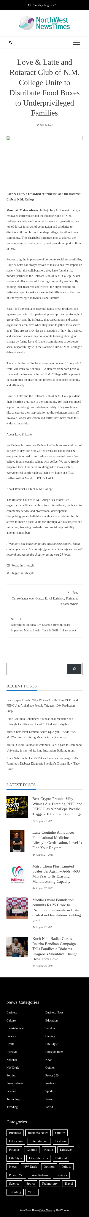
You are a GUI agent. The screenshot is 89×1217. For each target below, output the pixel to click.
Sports (49, 1091)
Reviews (50, 1083)
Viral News (46, 1210)
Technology (13, 1099)
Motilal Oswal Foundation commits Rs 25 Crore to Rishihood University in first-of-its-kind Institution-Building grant (56, 910)
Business (11, 1012)
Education (51, 1020)
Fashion (50, 1028)
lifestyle (29, 573)
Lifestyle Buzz (54, 1051)
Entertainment (15, 1028)
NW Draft (12, 1067)
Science (11, 1091)
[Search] (74, 669)
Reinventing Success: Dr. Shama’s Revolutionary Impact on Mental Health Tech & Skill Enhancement (43, 625)
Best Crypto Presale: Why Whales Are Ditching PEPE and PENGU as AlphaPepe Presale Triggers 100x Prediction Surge (42, 706)
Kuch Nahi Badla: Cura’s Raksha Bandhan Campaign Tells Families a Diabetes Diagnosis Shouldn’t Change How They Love (43, 764)
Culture (11, 1020)
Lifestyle (29, 565)
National (11, 1059)
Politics (11, 1075)
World (49, 1107)
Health (10, 1044)
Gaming (50, 1036)
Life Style (51, 1044)
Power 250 (52, 1075)
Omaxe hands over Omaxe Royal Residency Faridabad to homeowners (45, 598)
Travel (49, 1099)
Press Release (14, 1083)
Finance (11, 1036)
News (48, 1059)
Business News (54, 1012)
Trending (12, 1107)
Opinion (50, 1067)
